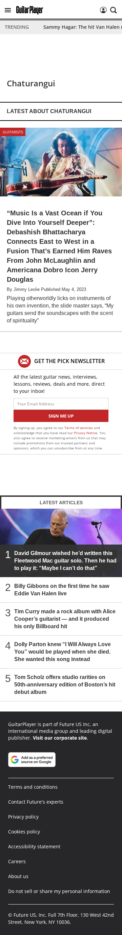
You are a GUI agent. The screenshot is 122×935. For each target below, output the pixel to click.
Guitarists (13, 131)
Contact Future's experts (35, 802)
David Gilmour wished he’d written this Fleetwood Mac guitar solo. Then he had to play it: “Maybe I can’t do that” (65, 560)
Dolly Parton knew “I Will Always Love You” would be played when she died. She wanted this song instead (62, 651)
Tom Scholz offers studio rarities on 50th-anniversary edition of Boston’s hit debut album (64, 684)
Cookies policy (24, 831)
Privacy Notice (85, 432)
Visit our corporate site (60, 738)
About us (18, 876)
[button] (8, 10)
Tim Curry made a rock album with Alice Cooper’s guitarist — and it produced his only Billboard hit (65, 619)
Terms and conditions (33, 787)
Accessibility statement (34, 846)
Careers (17, 861)
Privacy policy (23, 816)
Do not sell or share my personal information (59, 891)
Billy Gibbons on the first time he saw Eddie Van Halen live (61, 589)
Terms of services (79, 427)
